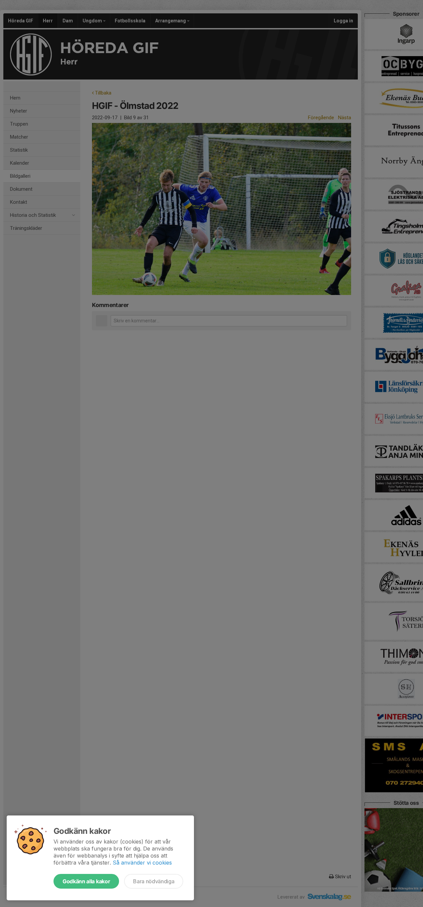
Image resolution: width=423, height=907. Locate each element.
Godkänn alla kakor (86, 881)
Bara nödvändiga (153, 881)
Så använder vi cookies (142, 862)
